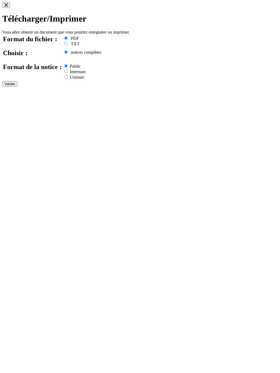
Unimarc (77, 77)
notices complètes (85, 52)
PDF (74, 38)
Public (75, 66)
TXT (74, 44)
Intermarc (77, 71)
